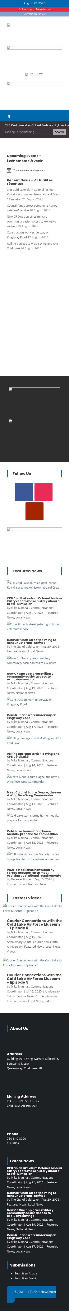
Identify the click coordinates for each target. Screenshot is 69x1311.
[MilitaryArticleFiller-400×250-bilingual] (34, 422)
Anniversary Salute (19, 942)
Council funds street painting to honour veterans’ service (31, 641)
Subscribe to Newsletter (34, 9)
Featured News (17, 651)
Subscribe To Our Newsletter (35, 1292)
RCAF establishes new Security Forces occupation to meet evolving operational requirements (34, 873)
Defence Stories (21, 879)
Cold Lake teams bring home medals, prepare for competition (32, 832)
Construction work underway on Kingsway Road (31, 716)
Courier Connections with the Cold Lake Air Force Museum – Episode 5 (34, 979)
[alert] (34, 170)
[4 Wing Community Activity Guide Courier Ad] (34, 48)
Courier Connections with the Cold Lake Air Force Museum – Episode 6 (34, 924)
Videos (11, 951)
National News (25, 693)
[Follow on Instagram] (43, 492)
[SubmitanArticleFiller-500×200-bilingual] (34, 85)
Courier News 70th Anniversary (37, 996)
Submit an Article (34, 14)
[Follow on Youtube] (34, 511)
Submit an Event (25, 1278)
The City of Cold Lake (25, 646)
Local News (23, 617)
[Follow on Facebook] (24, 492)
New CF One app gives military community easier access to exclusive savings (31, 221)
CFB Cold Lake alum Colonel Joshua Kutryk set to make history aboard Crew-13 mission (33, 194)
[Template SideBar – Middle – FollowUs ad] (34, 390)
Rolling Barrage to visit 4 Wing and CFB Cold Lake (33, 755)
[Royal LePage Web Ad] (34, 26)
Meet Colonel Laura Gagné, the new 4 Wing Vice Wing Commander (34, 793)
